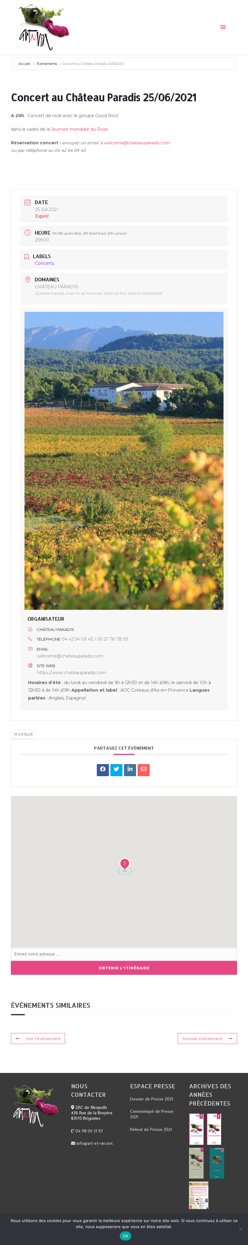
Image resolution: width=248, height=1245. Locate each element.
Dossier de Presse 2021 (151, 1099)
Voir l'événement (43, 1038)
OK (126, 1236)
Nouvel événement (202, 1038)
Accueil (24, 64)
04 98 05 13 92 (88, 1131)
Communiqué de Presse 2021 (152, 1114)
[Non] (240, 1229)
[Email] (144, 770)
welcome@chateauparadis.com (137, 143)
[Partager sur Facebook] (103, 770)
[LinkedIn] (130, 770)
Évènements (47, 64)
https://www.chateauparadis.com (71, 672)
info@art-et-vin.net (94, 1143)
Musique (24, 734)
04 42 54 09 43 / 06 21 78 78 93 (95, 639)
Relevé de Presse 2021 (151, 1129)
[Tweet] (116, 770)
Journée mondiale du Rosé (79, 129)
